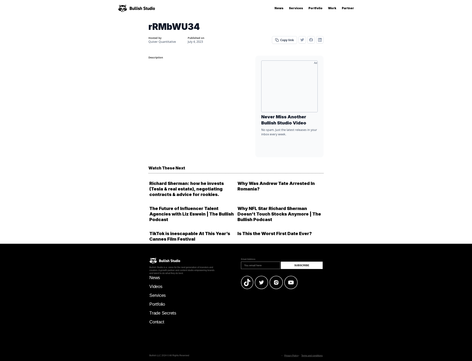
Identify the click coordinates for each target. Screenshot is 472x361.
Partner (348, 8)
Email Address (248, 259)
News (279, 8)
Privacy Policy (291, 355)
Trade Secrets (162, 312)
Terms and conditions (312, 355)
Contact (156, 321)
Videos (155, 286)
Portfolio (315, 8)
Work (332, 8)
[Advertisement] (289, 88)
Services (296, 8)
